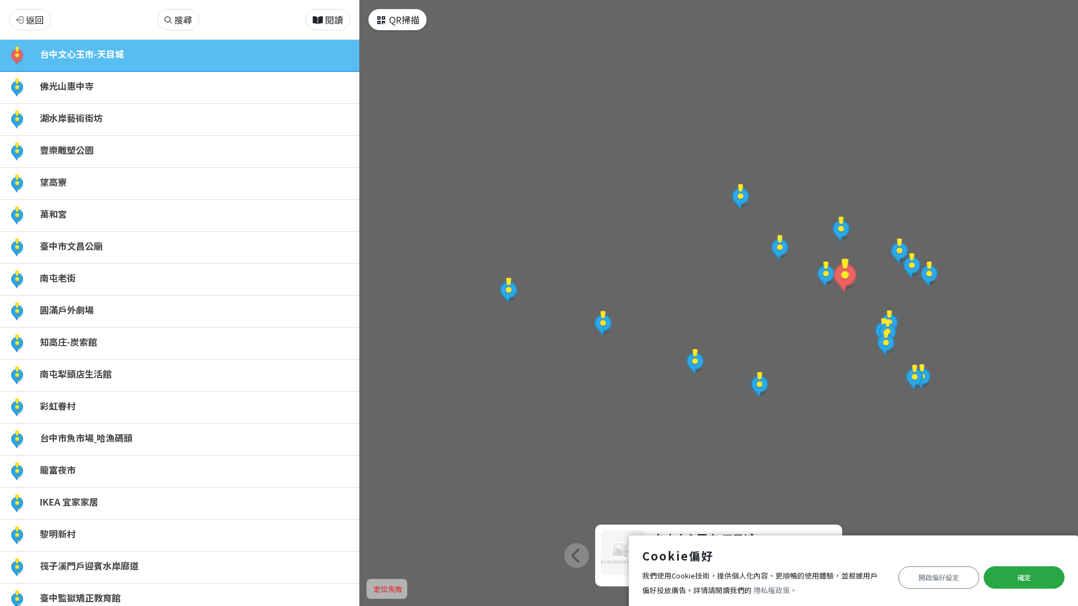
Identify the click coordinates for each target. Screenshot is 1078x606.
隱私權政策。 (775, 590)
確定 (1024, 577)
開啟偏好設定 (939, 577)
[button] (845, 275)
